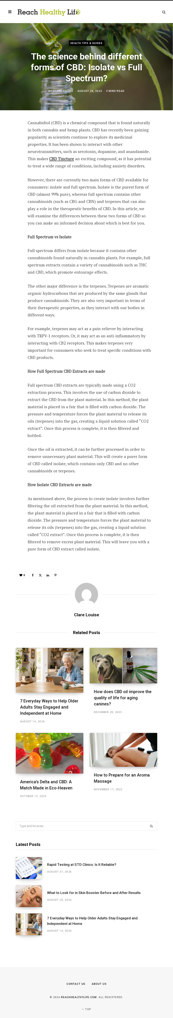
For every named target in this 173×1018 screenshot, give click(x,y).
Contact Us (75, 983)
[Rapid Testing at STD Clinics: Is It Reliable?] (31, 868)
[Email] (12, 179)
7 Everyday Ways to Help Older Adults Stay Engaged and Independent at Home (49, 707)
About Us (99, 983)
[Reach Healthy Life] (49, 12)
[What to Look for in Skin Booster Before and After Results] (31, 896)
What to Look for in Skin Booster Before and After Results (94, 893)
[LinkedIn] (12, 168)
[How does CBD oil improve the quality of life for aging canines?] (123, 665)
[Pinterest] (12, 157)
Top (87, 1009)
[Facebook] (12, 135)
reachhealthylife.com (79, 997)
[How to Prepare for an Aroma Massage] (123, 750)
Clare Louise (63, 91)
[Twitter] (12, 146)
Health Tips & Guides (86, 43)
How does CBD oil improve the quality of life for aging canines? (122, 697)
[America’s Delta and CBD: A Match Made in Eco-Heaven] (49, 753)
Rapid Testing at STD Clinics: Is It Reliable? (81, 864)
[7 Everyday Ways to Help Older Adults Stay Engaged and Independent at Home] (49, 670)
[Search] (164, 12)
